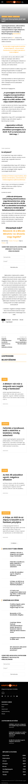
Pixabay (4, 243)
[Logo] (14, 2)
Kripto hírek (16, 16)
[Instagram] (8, 696)
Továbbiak (13, 543)
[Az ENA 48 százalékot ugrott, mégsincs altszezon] (14, 463)
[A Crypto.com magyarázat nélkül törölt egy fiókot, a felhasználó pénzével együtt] (5, 592)
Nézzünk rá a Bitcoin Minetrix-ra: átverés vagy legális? (14, 233)
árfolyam (8, 319)
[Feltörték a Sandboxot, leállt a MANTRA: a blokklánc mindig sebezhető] (14, 416)
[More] (17, 329)
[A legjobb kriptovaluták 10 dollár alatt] (5, 639)
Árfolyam (4, 16)
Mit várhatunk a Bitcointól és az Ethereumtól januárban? (18, 648)
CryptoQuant (9, 322)
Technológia (6, 513)
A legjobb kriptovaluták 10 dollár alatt (17, 638)
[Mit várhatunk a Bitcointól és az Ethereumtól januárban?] (5, 648)
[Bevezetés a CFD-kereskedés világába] (5, 615)
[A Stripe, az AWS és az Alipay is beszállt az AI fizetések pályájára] (14, 506)
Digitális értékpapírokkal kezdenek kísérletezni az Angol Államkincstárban (7, 343)
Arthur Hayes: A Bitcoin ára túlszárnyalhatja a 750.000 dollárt (20, 341)
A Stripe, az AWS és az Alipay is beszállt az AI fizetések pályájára (13, 519)
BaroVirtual (15, 319)
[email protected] (11, 693)
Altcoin (5, 470)
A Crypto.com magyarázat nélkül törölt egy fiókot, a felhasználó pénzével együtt (18, 593)
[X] (13, 329)
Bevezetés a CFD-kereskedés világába (16, 614)
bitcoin (21, 319)
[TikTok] (11, 696)
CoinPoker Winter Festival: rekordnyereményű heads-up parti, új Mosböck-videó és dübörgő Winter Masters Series (18, 627)
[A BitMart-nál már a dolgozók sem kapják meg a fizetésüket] (14, 372)
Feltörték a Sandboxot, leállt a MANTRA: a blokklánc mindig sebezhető (13, 432)
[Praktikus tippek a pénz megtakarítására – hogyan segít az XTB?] (5, 606)
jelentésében (16, 33)
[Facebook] (10, 329)
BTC (13, 37)
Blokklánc (5, 423)
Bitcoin (10, 16)
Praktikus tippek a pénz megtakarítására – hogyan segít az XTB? (17, 605)
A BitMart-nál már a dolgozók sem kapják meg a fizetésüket (13, 386)
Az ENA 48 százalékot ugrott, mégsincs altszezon (13, 477)
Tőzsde (4, 379)
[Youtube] (17, 696)
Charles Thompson (13, 241)
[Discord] (2, 696)
